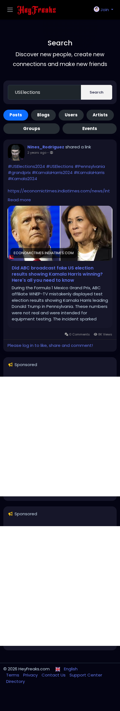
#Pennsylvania (90, 166)
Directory (15, 681)
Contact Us (54, 675)
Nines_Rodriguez (45, 147)
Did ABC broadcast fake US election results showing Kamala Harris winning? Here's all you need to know (57, 274)
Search (97, 92)
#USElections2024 (26, 166)
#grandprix (19, 172)
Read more (19, 200)
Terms (13, 675)
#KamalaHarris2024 (52, 172)
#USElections (59, 166)
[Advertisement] (60, 436)
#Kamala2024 (22, 179)
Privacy (31, 675)
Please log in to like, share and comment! (50, 345)
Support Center (85, 675)
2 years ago (36, 152)
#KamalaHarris (89, 172)
